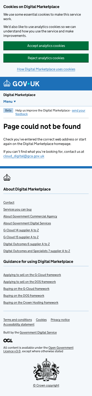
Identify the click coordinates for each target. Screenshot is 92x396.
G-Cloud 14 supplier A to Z (21, 230)
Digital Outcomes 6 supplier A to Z (26, 244)
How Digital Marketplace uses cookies (46, 69)
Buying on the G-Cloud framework (26, 289)
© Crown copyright (46, 385)
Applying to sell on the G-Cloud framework (32, 275)
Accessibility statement (18, 324)
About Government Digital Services (27, 223)
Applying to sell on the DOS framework (29, 282)
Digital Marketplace (19, 95)
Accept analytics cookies (46, 46)
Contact (8, 202)
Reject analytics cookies (46, 58)
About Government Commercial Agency (30, 216)
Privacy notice (60, 320)
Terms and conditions (17, 320)
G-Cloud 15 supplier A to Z (21, 237)
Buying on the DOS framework (23, 295)
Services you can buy (17, 209)
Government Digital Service (38, 332)
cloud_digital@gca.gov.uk (23, 156)
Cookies (41, 320)
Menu (8, 101)
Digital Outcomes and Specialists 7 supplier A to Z (36, 251)
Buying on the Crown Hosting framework (30, 302)
